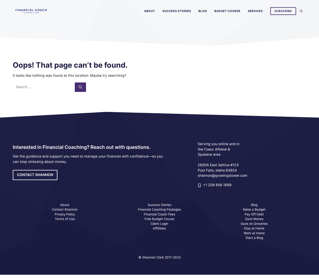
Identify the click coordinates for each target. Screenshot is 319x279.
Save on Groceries (254, 224)
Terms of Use (65, 219)
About (64, 205)
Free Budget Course (159, 219)
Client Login (159, 224)
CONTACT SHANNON (35, 175)
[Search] (80, 87)
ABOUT (149, 11)
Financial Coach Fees (159, 214)
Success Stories (159, 205)
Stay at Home (254, 228)
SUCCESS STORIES (176, 11)
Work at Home (254, 233)
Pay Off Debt (254, 214)
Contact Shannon (65, 209)
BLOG (202, 11)
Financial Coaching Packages (159, 209)
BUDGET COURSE (227, 11)
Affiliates (159, 228)
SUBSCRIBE (283, 11)
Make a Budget (254, 209)
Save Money (254, 219)
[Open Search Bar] (301, 11)
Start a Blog (254, 238)
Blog (254, 205)
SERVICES (255, 11)
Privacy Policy (65, 214)
